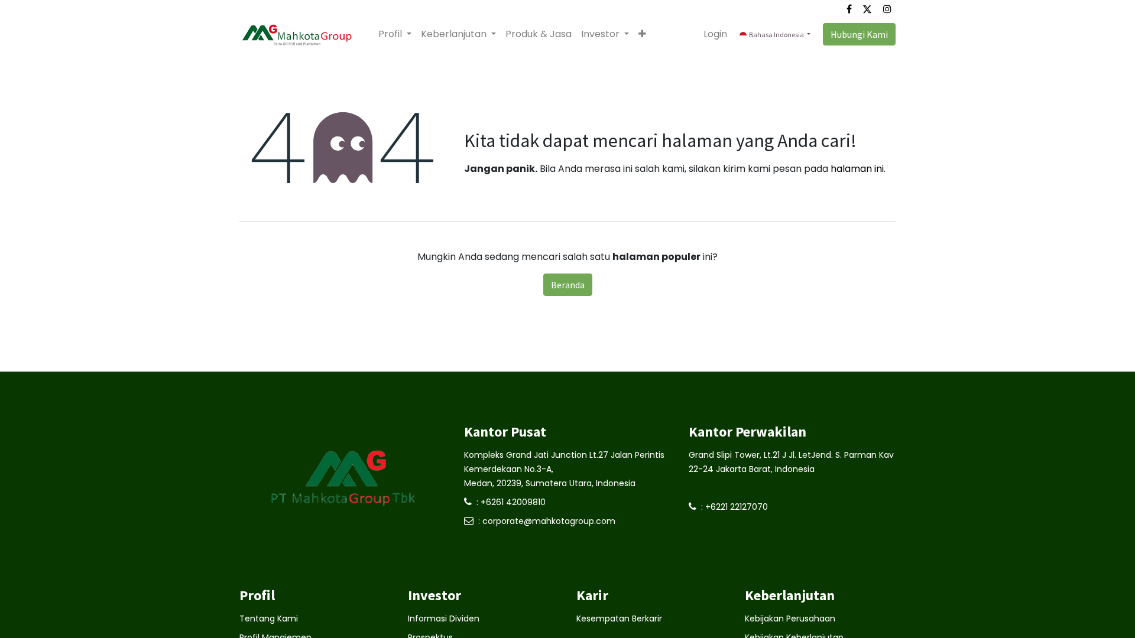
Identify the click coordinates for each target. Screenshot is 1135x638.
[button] (642, 34)
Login (715, 34)
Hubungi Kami (859, 34)
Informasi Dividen (443, 618)
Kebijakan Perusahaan (790, 618)
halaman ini (857, 168)
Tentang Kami (268, 618)
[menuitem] (538, 34)
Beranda (568, 285)
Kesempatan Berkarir (619, 618)
